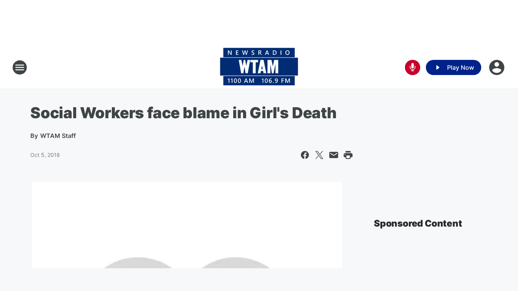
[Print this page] (348, 155)
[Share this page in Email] (333, 155)
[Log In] (497, 67)
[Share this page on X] (319, 155)
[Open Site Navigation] (19, 67)
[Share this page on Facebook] (305, 155)
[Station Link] (259, 67)
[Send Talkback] (412, 67)
